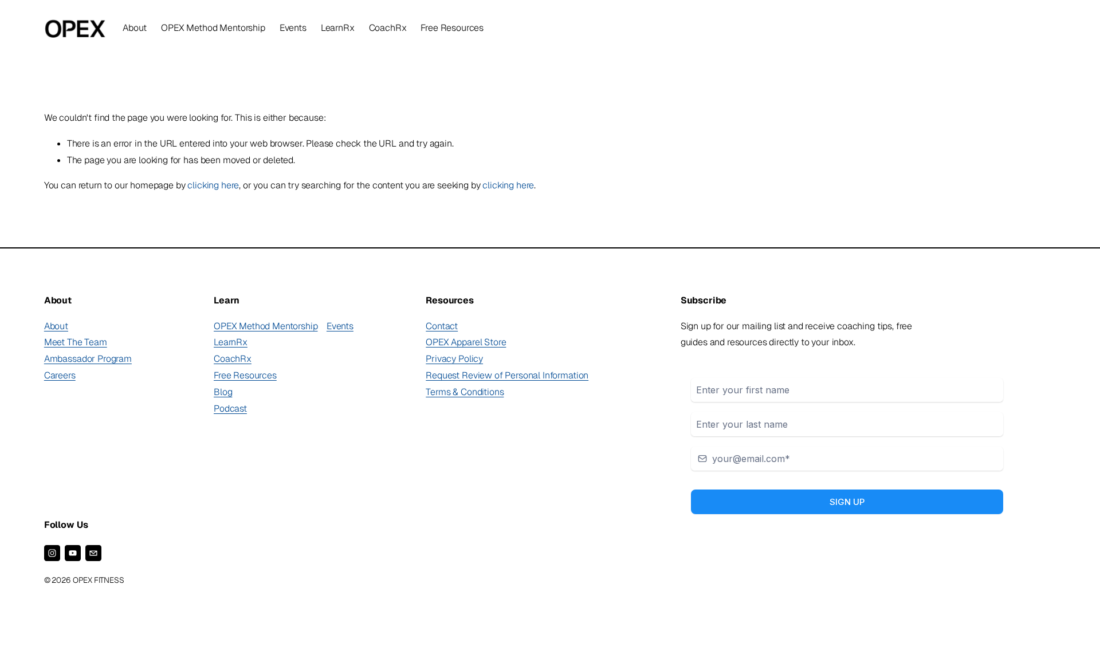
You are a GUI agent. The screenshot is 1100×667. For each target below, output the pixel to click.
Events (293, 28)
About (56, 326)
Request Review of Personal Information (507, 375)
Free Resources (245, 375)
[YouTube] (73, 553)
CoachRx (388, 28)
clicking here (213, 185)
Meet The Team (75, 342)
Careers (60, 375)
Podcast (230, 408)
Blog (223, 392)
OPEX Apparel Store (466, 342)
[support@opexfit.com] (93, 553)
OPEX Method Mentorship (265, 326)
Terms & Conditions (465, 392)
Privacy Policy (454, 359)
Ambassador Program (88, 359)
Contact (442, 326)
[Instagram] (52, 553)
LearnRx (338, 28)
